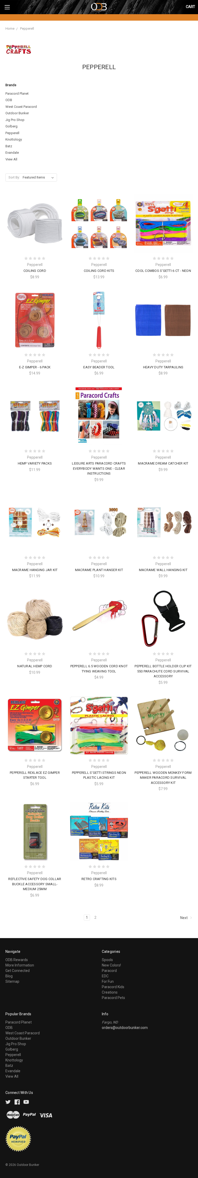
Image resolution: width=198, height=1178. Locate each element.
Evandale (12, 153)
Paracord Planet (17, 93)
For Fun (108, 981)
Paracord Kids (113, 987)
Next (184, 917)
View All (11, 159)
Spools (107, 960)
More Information (19, 965)
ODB (8, 100)
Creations (110, 992)
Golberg (11, 126)
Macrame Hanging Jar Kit (35, 570)
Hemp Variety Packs (35, 463)
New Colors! (111, 965)
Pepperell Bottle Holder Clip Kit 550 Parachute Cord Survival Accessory (163, 671)
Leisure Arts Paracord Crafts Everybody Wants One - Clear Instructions (99, 468)
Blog (9, 976)
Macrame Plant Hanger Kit (99, 570)
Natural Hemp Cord (34, 666)
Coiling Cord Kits (99, 271)
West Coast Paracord (21, 107)
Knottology (13, 139)
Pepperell (27, 28)
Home (9, 28)
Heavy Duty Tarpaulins (163, 367)
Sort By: (14, 177)
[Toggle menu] (7, 7)
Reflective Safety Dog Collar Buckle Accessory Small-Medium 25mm (34, 884)
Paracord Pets (113, 998)
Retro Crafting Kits (99, 879)
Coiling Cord (34, 271)
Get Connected (17, 971)
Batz (8, 146)
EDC (105, 976)
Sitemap (12, 981)
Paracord (109, 971)
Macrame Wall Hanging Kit (163, 570)
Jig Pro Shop (14, 120)
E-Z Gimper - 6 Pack (35, 367)
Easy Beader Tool (98, 367)
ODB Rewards (16, 960)
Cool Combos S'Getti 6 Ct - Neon (163, 271)
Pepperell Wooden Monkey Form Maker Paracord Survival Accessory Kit (163, 778)
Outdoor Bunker (17, 113)
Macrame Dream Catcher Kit (163, 463)
